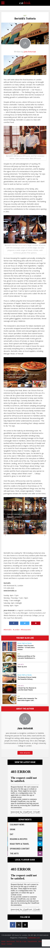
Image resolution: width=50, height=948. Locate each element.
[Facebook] (12, 925)
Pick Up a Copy (21, 941)
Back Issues (11, 941)
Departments (32, 941)
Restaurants (26, 630)
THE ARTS (21, 664)
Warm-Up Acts (22, 667)
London (17, 630)
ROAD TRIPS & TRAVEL (25, 643)
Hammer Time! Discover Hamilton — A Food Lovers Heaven (26, 647)
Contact (9, 944)
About (3, 944)
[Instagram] (25, 925)
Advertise (41, 941)
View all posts (25, 753)
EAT (25, 15)
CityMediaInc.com (34, 938)
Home (3, 941)
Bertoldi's (8, 630)
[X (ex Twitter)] (19, 925)
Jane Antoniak (30, 51)
